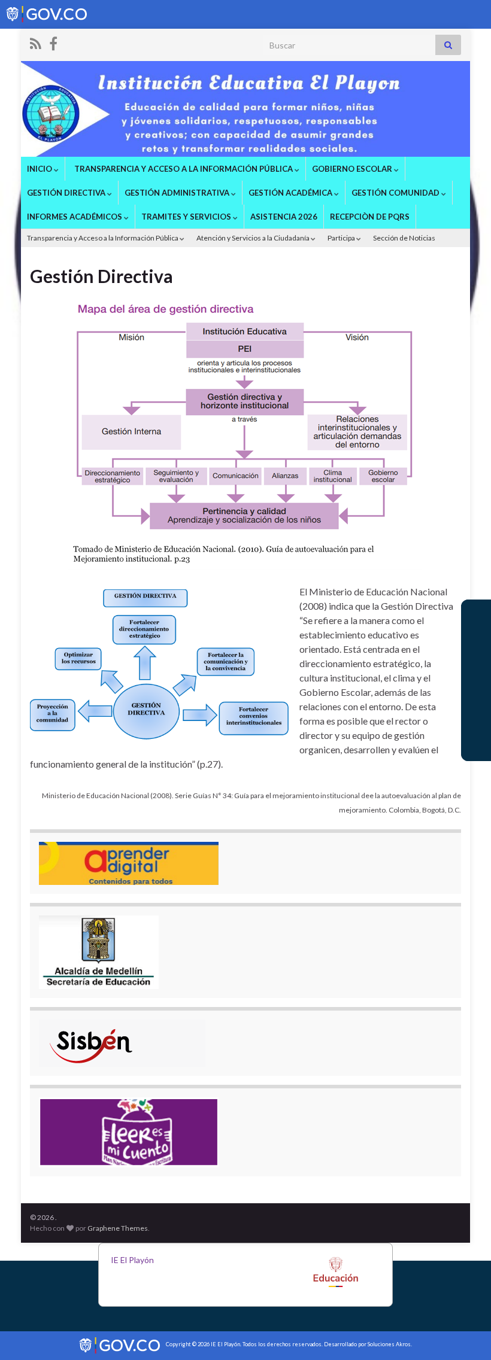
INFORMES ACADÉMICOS (75, 216)
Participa (342, 237)
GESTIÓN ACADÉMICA (291, 192)
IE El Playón (132, 1260)
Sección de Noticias (404, 237)
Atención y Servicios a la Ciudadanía (253, 237)
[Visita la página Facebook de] (53, 41)
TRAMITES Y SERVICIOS (187, 216)
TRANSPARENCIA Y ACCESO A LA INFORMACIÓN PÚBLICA (183, 169)
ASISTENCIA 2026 (283, 216)
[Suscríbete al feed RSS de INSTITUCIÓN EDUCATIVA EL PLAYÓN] (35, 41)
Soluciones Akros (389, 1344)
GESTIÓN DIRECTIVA (67, 192)
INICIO (40, 169)
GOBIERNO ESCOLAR (353, 169)
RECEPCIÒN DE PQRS (370, 216)
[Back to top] (464, 1333)
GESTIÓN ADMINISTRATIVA (178, 192)
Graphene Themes (117, 1228)
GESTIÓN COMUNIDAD (396, 192)
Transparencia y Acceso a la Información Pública (103, 237)
